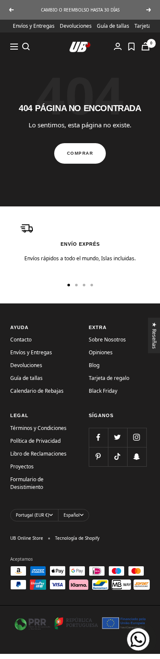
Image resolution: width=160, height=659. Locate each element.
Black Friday (103, 390)
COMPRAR (80, 153)
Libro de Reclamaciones (38, 453)
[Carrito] (145, 46)
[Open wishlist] (131, 46)
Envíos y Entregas (34, 25)
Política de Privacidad (35, 440)
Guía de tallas (113, 25)
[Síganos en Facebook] (98, 437)
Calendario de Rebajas (37, 390)
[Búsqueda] (26, 46)
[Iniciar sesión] (118, 46)
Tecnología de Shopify (77, 538)
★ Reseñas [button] (154, 335)
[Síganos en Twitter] (117, 437)
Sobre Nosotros (107, 339)
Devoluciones (76, 25)
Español (72, 515)
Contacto (21, 339)
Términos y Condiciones (38, 428)
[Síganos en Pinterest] (98, 456)
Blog (94, 365)
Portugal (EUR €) (32, 515)
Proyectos (22, 466)
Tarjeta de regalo (109, 378)
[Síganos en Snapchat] (136, 456)
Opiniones (101, 352)
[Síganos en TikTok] (117, 456)
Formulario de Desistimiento (27, 483)
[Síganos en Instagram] (136, 437)
